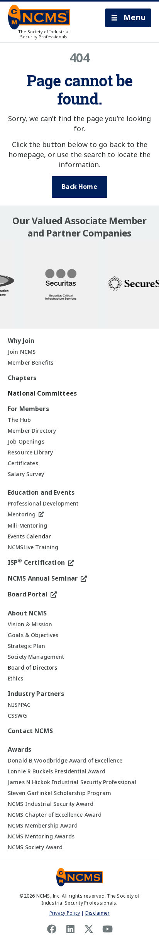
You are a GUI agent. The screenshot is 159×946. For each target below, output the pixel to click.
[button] (128, 18)
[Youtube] (107, 929)
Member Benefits (30, 363)
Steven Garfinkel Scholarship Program (59, 793)
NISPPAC (19, 705)
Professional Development (43, 503)
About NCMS (27, 613)
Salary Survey (26, 474)
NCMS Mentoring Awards (41, 836)
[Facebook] (51, 929)
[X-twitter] (89, 929)
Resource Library (30, 452)
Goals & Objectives (33, 635)
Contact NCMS (30, 731)
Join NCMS (22, 352)
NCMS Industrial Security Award (50, 804)
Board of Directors (33, 668)
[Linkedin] (70, 929)
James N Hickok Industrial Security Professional (72, 782)
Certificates (23, 463)
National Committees (42, 393)
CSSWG (17, 716)
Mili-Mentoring (27, 526)
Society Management (36, 657)
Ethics (15, 678)
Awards (19, 749)
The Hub (19, 420)
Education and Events (41, 492)
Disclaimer (97, 913)
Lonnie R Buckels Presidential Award (56, 771)
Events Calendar (29, 536)
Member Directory (32, 431)
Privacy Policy (64, 913)
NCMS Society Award (35, 847)
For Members (28, 408)
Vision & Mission (30, 624)
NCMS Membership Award (43, 825)
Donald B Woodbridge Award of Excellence (65, 760)
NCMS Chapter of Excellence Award (54, 815)
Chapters (22, 378)
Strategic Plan (26, 646)
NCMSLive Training (33, 547)
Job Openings (26, 442)
